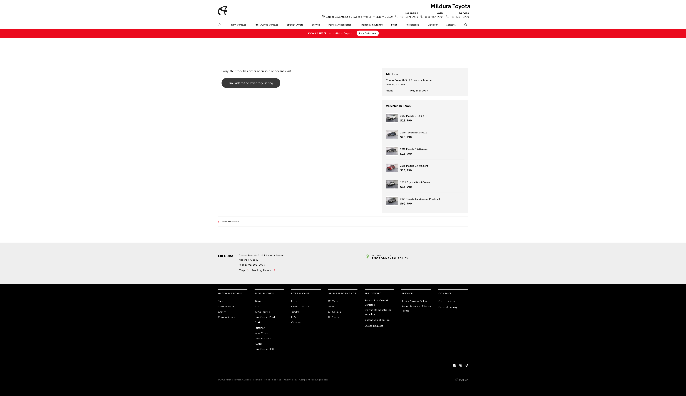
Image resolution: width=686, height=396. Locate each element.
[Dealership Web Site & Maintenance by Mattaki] (462, 380)
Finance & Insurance (371, 24)
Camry (222, 311)
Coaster (296, 322)
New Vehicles (238, 24)
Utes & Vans (300, 293)
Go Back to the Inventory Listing (251, 83)
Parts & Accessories (339, 24)
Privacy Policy (290, 379)
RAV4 (258, 301)
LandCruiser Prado (265, 317)
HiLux (294, 301)
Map (242, 270)
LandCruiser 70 (300, 306)
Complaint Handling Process (313, 379)
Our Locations (446, 301)
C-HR (258, 322)
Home (218, 23)
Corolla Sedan (226, 317)
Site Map (276, 379)
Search (466, 24)
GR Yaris (333, 301)
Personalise (412, 24)
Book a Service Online (414, 301)
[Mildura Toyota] (222, 10)
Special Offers (295, 24)
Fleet (394, 24)
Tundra (295, 311)
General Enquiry (447, 307)
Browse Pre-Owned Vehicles (376, 302)
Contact (451, 24)
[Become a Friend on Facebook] (455, 365)
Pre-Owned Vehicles (266, 24)
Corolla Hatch (226, 306)
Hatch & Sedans (230, 293)
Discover (432, 24)
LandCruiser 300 (264, 349)
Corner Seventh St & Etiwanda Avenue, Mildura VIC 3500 (359, 16)
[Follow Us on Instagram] (461, 365)
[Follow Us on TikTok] (467, 365)
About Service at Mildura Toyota (416, 308)
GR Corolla (334, 311)
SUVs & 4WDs (264, 293)
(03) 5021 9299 (460, 15)
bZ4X (258, 306)
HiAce (294, 317)
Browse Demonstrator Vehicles (378, 312)
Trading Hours (261, 270)
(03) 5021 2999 (409, 15)
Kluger (258, 343)
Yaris (220, 301)
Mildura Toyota (450, 6)
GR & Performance (342, 293)
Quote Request (374, 325)
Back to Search (230, 221)
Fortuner (260, 327)
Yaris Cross (261, 333)
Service (316, 24)
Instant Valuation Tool (377, 320)
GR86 (331, 306)
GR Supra (333, 317)
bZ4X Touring (262, 311)
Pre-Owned (373, 293)
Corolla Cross (263, 338)
